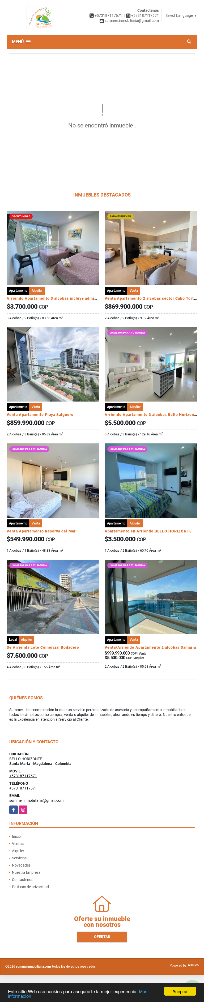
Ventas (18, 843)
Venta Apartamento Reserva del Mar (41, 531)
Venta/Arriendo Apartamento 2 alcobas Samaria (150, 647)
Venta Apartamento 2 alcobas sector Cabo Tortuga (153, 298)
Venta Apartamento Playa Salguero (40, 414)
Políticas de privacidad (30, 887)
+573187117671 (108, 15)
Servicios (19, 858)
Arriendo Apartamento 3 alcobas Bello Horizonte (151, 414)
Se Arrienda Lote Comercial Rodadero (43, 647)
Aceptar (180, 991)
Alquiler (18, 851)
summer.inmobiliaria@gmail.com (36, 800)
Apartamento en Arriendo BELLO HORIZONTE (148, 531)
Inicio (16, 836)
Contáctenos (22, 879)
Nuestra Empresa (26, 872)
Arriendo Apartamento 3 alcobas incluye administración (60, 298)
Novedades (21, 865)
